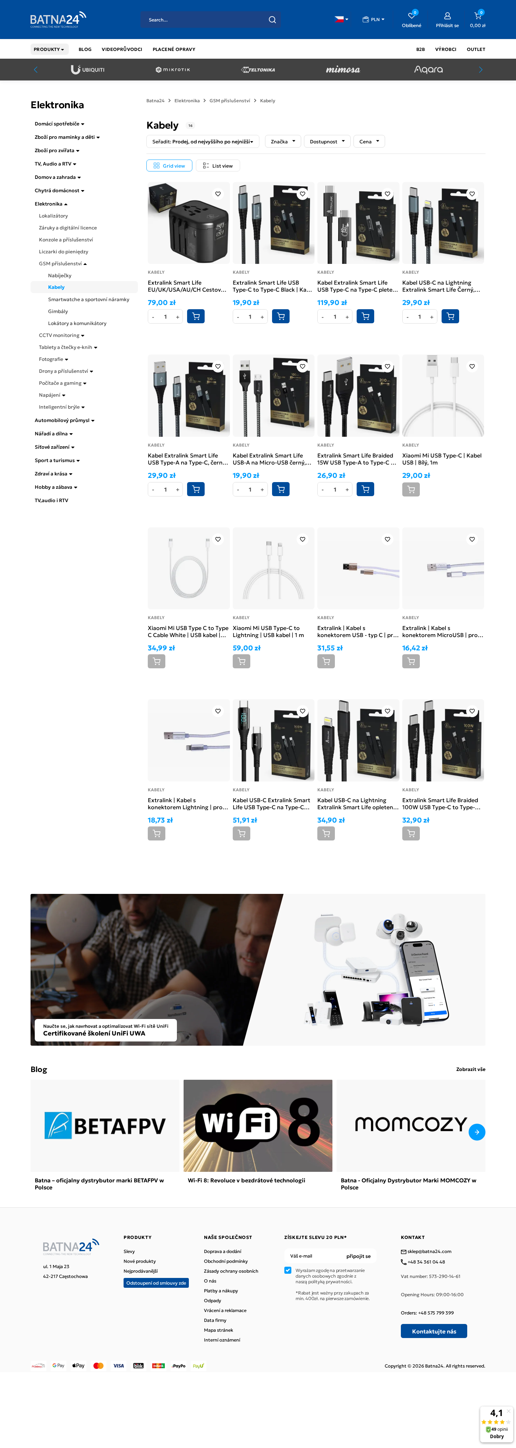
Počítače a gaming (60, 382)
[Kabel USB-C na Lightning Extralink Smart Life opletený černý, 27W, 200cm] (358, 740)
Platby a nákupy (221, 1290)
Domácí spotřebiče (57, 123)
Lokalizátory (53, 215)
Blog (39, 1069)
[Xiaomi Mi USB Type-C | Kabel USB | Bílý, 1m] (443, 396)
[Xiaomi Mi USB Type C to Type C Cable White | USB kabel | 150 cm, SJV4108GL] (189, 568)
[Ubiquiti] (88, 69)
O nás (210, 1281)
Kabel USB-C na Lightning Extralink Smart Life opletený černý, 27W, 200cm (356, 803)
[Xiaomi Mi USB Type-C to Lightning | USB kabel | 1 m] (274, 568)
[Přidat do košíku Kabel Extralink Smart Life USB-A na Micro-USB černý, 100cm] (281, 489)
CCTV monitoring (59, 335)
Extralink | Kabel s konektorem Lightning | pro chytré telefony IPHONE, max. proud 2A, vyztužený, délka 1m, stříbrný (188, 803)
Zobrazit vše (470, 1069)
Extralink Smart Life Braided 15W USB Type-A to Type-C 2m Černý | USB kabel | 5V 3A (358, 459)
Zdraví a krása (51, 473)
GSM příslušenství (60, 263)
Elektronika (48, 203)
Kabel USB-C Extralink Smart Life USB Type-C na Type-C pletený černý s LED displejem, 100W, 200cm (273, 803)
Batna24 (155, 100)
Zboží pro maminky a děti (65, 137)
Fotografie (51, 359)
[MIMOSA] (343, 69)
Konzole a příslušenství (66, 239)
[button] (341, 19)
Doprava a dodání (222, 1251)
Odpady (212, 1300)
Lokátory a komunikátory (77, 323)
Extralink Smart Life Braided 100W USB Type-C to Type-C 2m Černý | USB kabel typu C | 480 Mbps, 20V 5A (442, 803)
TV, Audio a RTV (53, 163)
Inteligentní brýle (59, 406)
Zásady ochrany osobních (231, 1271)
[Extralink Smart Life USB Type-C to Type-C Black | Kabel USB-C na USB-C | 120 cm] (274, 223)
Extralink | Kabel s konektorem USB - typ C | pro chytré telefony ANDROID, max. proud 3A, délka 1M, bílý (357, 631)
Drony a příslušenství (63, 371)
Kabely (56, 287)
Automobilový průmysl (62, 420)
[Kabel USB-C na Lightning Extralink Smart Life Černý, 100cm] (443, 223)
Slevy (129, 1251)
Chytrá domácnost (57, 190)
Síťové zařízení (52, 446)
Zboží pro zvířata (54, 150)
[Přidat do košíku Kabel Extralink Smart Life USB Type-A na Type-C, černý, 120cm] (196, 489)
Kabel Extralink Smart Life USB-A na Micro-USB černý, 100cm (269, 459)
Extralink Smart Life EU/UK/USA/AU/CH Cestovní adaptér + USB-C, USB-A (187, 286)
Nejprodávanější (141, 1271)
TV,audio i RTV (51, 500)
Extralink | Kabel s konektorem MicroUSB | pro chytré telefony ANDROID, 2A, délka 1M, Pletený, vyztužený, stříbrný (442, 631)
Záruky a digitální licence (68, 227)
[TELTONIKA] (258, 69)
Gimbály (58, 311)
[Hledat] (272, 19)
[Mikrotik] (173, 69)
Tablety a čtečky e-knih (65, 347)
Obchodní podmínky (226, 1261)
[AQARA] (428, 69)
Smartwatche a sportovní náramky (88, 299)
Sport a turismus (55, 460)
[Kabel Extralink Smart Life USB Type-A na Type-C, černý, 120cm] (189, 396)
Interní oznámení (222, 1340)
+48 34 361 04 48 (425, 1262)
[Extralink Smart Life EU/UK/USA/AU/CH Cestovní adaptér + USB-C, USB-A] (189, 223)
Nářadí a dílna (51, 433)
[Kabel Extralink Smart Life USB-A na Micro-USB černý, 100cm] (274, 396)
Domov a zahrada (55, 177)
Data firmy (215, 1320)
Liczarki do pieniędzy (63, 251)
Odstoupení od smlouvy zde (156, 1282)
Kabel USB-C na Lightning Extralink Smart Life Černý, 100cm (438, 286)
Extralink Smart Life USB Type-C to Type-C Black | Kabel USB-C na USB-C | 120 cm (274, 286)
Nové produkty (140, 1261)
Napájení (49, 394)
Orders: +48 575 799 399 (427, 1313)
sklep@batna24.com (428, 1251)
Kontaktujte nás (434, 1331)
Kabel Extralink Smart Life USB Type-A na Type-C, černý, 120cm (187, 459)
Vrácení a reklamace (225, 1310)
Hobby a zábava (53, 486)
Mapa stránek (218, 1330)
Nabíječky (59, 275)
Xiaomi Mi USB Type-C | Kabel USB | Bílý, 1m (442, 459)
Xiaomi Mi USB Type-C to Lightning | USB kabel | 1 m (268, 631)
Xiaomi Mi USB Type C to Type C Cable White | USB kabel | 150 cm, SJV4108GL (188, 631)
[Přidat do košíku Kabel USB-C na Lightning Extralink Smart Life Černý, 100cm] (450, 316)
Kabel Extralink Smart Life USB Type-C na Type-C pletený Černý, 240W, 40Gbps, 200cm (358, 286)
